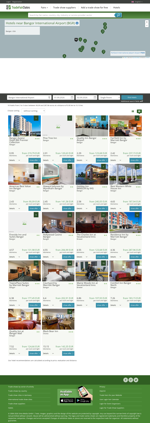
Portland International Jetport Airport (128, 53)
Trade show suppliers (64, 7)
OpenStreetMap (136, 57)
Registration (17, 2)
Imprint (102, 391)
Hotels (116, 7)
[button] (75, 38)
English (138, 2)
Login (8, 2)
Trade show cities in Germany (20, 395)
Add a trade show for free (94, 7)
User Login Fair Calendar (109, 399)
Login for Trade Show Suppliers (112, 408)
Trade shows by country (17, 391)
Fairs (44, 7)
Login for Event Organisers (110, 404)
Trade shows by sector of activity (21, 387)
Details (12, 160)
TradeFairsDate (18, 7)
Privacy (102, 387)
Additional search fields (130, 101)
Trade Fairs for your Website (111, 395)
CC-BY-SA (147, 57)
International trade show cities (20, 399)
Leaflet (125, 57)
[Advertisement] (75, 75)
